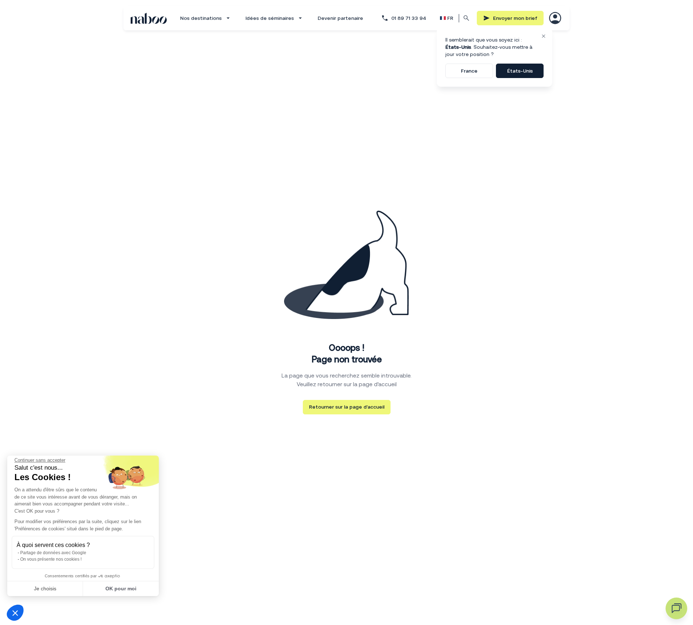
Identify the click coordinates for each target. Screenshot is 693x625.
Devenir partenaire (340, 18)
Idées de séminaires (269, 18)
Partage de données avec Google (53, 552)
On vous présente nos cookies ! (51, 559)
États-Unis (520, 71)
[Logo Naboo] (149, 18)
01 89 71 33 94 (408, 18)
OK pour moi (120, 588)
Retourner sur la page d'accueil (346, 407)
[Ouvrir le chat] (676, 608)
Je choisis (45, 588)
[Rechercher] (467, 18)
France (469, 71)
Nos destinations (201, 18)
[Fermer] (543, 36)
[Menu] (555, 18)
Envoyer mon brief (515, 18)
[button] (15, 612)
